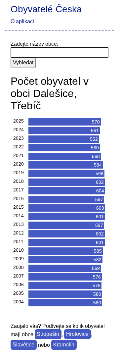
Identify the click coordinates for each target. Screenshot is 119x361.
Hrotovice (77, 334)
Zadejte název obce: (34, 44)
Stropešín (48, 334)
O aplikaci (22, 21)
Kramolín (63, 345)
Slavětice (23, 345)
